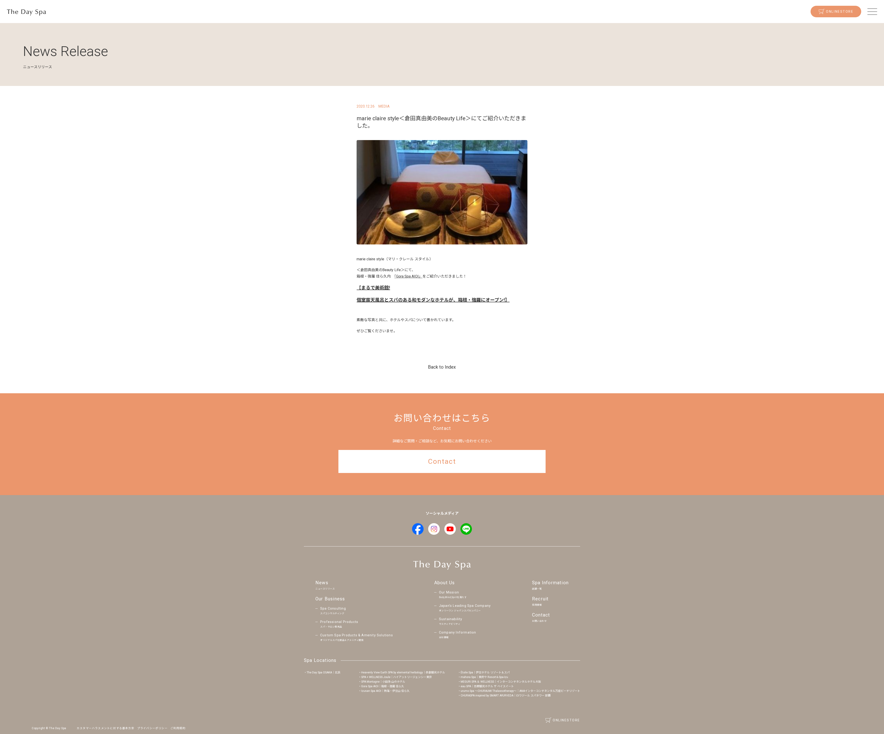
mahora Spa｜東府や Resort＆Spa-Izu (484, 677)
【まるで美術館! (373, 288)
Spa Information (550, 585)
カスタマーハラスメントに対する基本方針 (105, 728)
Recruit (540, 601)
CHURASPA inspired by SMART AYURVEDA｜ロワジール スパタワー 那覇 (506, 695)
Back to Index (442, 367)
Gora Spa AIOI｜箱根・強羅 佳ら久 (382, 686)
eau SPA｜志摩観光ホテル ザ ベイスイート (487, 686)
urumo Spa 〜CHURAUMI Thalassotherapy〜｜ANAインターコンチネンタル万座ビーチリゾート (520, 691)
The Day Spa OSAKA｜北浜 (323, 672)
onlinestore (839, 11)
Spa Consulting (333, 611)
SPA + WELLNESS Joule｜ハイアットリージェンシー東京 (396, 677)
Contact (541, 617)
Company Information (457, 635)
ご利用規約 (178, 728)
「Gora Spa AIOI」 (408, 276)
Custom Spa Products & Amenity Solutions (356, 637)
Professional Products (339, 624)
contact (442, 461)
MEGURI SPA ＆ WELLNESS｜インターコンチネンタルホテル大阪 (501, 681)
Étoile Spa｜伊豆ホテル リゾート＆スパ (485, 672)
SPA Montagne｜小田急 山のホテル (383, 681)
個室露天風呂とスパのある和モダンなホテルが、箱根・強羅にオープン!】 (433, 300)
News (325, 585)
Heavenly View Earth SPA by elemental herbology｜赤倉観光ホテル (403, 672)
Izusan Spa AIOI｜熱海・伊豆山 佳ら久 (385, 691)
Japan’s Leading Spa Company (465, 608)
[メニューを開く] (872, 11)
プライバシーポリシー (152, 728)
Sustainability (450, 621)
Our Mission (453, 594)
